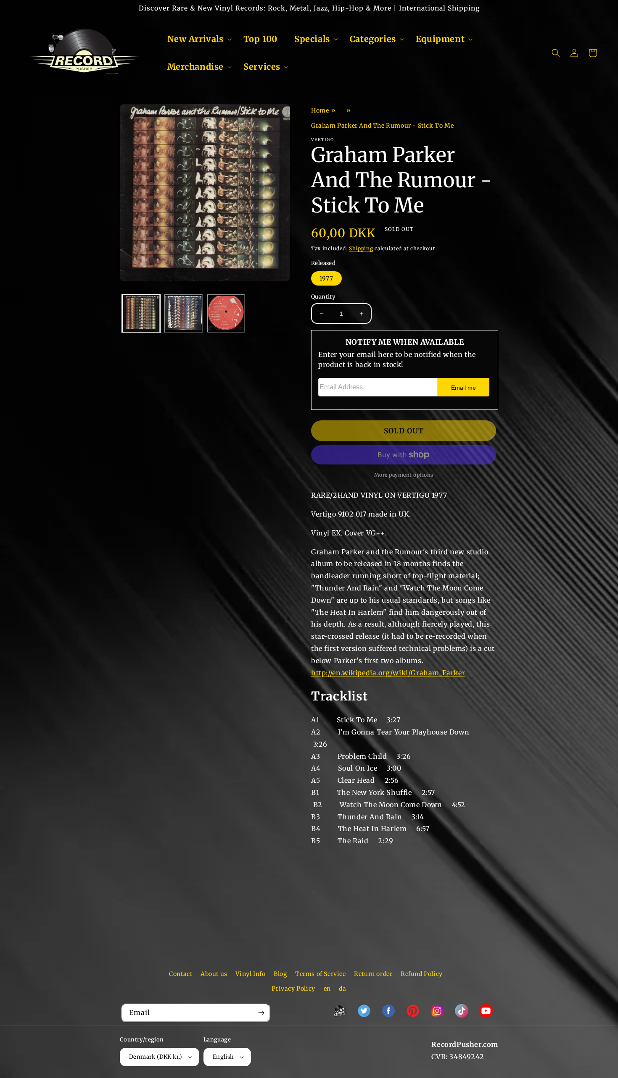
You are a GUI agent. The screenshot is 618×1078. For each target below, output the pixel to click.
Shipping (361, 248)
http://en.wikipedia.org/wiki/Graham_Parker (388, 673)
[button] (197, 39)
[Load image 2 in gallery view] (183, 313)
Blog (280, 974)
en (327, 988)
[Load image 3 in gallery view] (226, 313)
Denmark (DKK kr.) (155, 1056)
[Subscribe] (261, 1012)
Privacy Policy (293, 988)
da (342, 988)
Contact (180, 974)
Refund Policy (422, 974)
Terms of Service (320, 974)
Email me (463, 387)
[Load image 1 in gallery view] (141, 313)
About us (214, 974)
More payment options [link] (403, 475)
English (223, 1056)
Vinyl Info (250, 974)
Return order (373, 974)
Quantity (323, 296)
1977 (326, 278)
